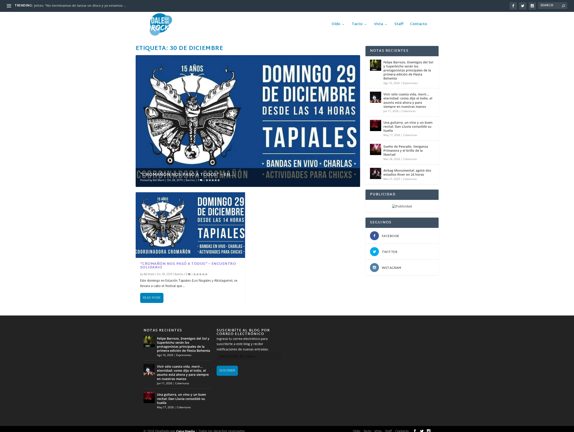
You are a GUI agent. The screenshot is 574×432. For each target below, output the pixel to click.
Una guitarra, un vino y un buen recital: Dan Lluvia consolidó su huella (408, 126)
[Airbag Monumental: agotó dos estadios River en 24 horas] (375, 173)
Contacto (418, 25)
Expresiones (410, 83)
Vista (378, 25)
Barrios (190, 180)
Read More (152, 298)
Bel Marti (158, 180)
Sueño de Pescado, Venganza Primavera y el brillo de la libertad (405, 150)
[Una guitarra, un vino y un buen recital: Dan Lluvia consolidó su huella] (375, 125)
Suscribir (227, 371)
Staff (398, 25)
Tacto (357, 25)
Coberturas (409, 111)
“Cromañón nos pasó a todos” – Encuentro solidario (188, 266)
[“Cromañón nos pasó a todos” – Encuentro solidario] (190, 225)
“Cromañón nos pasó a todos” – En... (187, 175)
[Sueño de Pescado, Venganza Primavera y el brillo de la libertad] (375, 149)
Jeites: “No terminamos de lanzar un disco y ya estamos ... (80, 6)
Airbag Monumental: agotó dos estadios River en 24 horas (407, 172)
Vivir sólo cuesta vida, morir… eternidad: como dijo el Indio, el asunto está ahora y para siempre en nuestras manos (407, 100)
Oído (336, 25)
